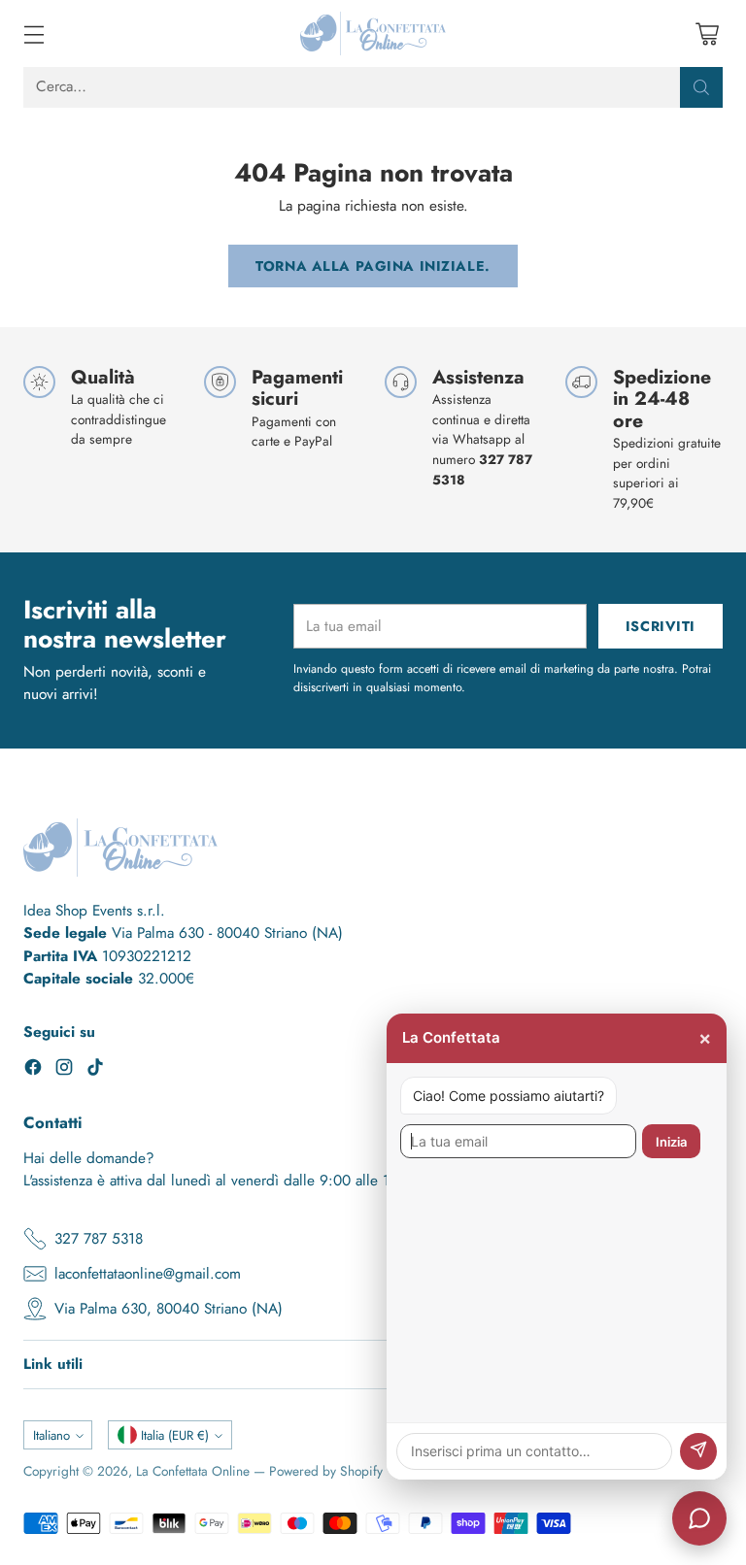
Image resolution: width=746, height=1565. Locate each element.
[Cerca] (701, 87)
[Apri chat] (699, 1518)
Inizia (671, 1141)
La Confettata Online (193, 1471)
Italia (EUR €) (175, 1435)
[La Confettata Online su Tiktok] (95, 1070)
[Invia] (698, 1451)
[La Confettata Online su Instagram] (64, 1070)
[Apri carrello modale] (707, 33)
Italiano (51, 1435)
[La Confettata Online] (373, 33)
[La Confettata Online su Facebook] (33, 1070)
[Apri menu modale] (33, 33)
